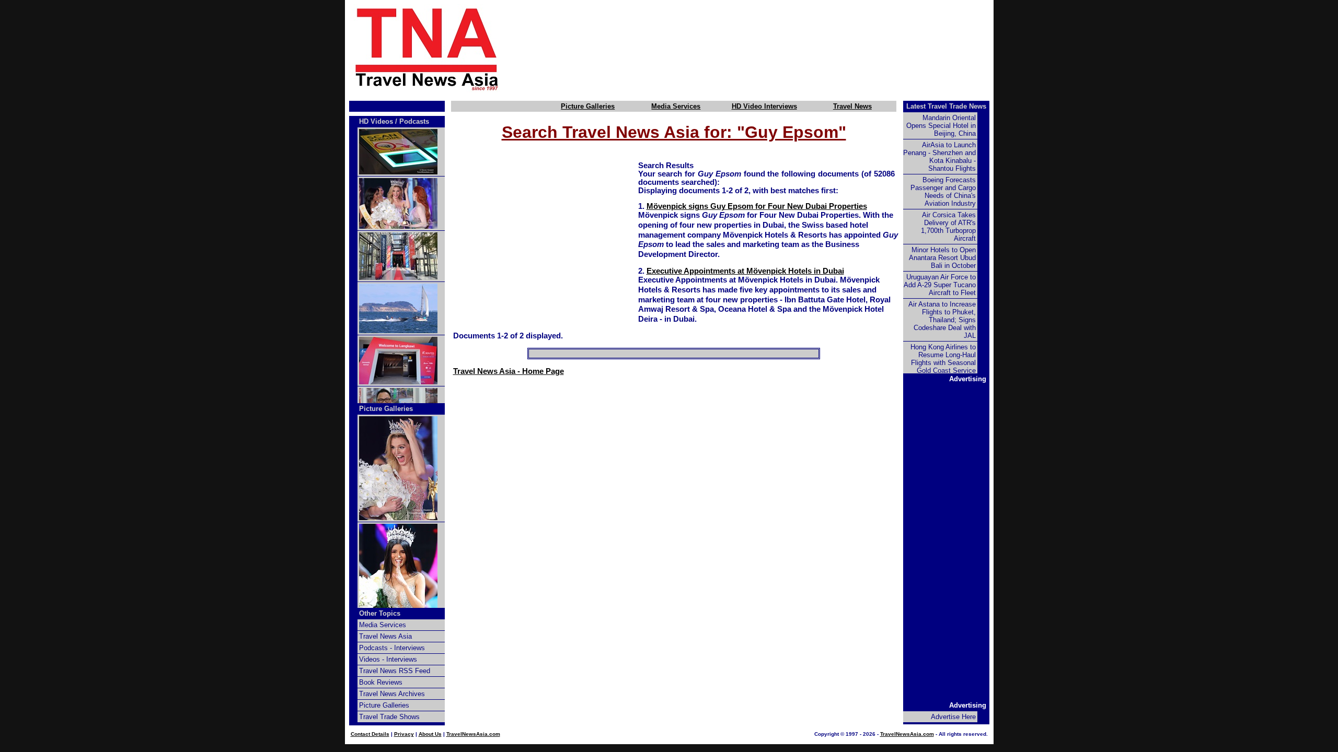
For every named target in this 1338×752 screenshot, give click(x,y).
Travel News (852, 106)
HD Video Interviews (764, 106)
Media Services (675, 106)
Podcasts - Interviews (392, 648)
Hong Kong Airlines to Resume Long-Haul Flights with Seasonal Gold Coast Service (943, 358)
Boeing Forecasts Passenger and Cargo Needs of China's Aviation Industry (943, 191)
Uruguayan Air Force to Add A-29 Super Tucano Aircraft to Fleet (940, 285)
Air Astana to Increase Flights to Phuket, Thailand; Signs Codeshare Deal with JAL (942, 319)
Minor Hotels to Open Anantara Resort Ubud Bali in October (942, 257)
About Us (430, 734)
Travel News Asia (385, 636)
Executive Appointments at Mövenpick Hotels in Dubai (745, 271)
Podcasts (414, 121)
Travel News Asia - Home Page (508, 371)
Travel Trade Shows (389, 717)
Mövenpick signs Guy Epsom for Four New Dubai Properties (757, 206)
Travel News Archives (392, 694)
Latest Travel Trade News (946, 106)
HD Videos (376, 121)
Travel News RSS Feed (394, 671)
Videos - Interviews (388, 659)
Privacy (404, 734)
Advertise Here (953, 717)
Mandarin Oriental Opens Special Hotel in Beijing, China (941, 125)
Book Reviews (380, 682)
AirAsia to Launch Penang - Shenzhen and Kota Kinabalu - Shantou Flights (939, 156)
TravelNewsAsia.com (473, 734)
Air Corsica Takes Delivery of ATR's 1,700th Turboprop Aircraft (948, 226)
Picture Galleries (588, 106)
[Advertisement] (764, 48)
